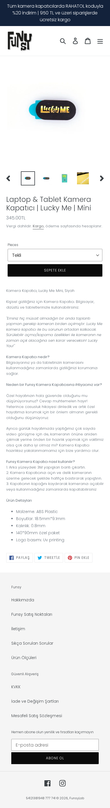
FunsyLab (76, 798)
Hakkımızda (22, 600)
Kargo (38, 226)
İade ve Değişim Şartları (35, 701)
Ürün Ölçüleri (23, 657)
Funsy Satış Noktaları (31, 614)
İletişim (18, 629)
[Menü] (100, 41)
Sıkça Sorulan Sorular (32, 643)
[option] (28, 178)
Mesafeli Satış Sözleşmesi (36, 716)
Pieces (13, 244)
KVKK (16, 687)
